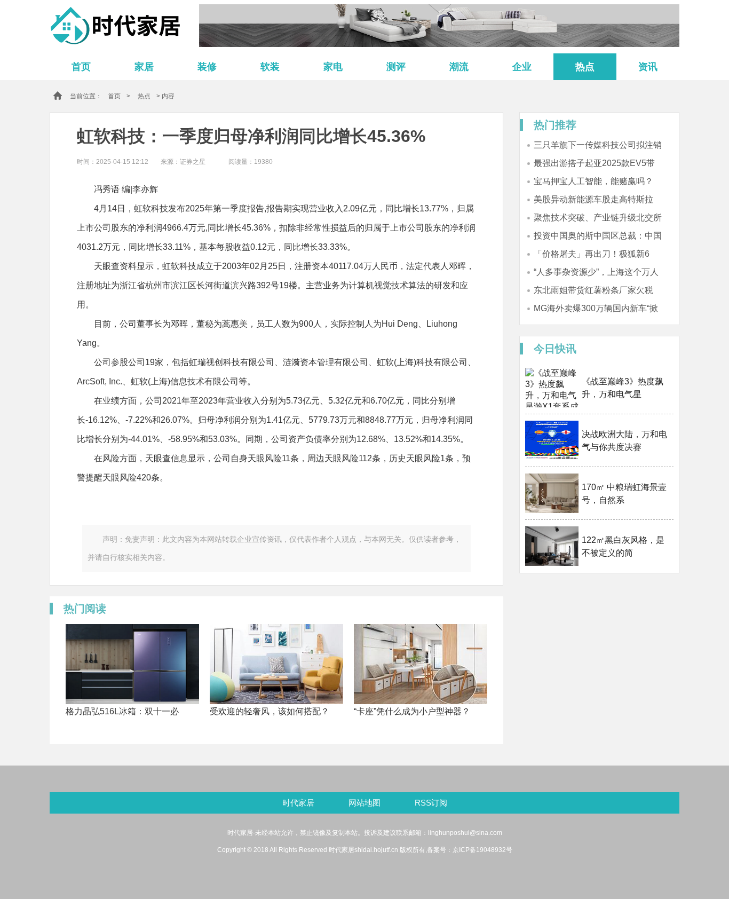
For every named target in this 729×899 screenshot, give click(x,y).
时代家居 (298, 802)
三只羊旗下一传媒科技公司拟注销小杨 (598, 145)
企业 (522, 66)
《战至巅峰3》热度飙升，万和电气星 (622, 388)
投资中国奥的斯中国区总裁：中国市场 (598, 236)
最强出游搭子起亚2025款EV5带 (594, 163)
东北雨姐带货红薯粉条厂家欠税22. (593, 291)
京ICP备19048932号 (482, 850)
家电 (333, 66)
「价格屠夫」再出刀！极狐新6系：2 (591, 254)
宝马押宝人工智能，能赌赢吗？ (593, 181)
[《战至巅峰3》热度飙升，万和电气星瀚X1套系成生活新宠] (552, 387)
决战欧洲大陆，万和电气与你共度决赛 (624, 441)
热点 (585, 66)
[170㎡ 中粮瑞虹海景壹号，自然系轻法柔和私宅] (552, 493)
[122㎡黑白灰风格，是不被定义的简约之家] (552, 546)
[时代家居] (119, 24)
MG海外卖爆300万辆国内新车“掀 (596, 308)
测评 (396, 66)
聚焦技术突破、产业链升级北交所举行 (598, 218)
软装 (270, 66)
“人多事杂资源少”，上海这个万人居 (596, 272)
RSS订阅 (431, 802)
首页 (81, 66)
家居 (144, 66)
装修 (207, 66)
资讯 (647, 66)
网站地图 (365, 802)
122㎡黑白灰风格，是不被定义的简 (623, 546)
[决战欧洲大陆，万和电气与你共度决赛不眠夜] (552, 440)
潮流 (459, 66)
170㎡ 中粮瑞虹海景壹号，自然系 (624, 493)
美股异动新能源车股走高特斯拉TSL (593, 200)
